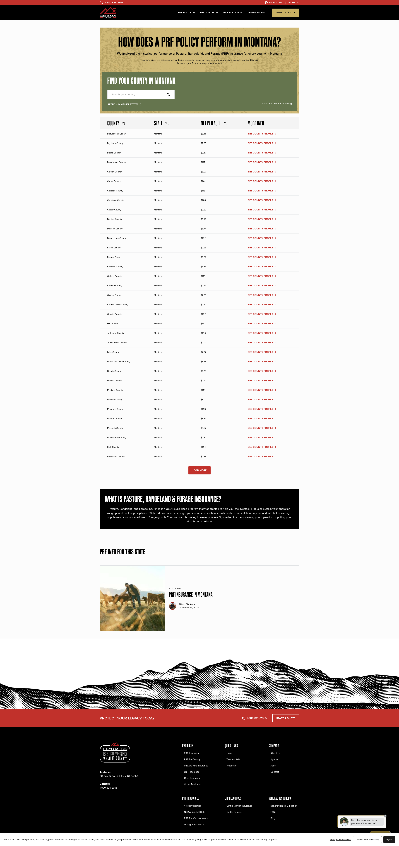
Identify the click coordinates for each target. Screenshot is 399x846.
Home (229, 753)
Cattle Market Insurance (239, 806)
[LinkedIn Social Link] (122, 797)
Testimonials (233, 759)
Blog (272, 818)
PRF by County (233, 12)
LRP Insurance (192, 772)
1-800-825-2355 (108, 787)
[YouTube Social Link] (129, 797)
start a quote (285, 12)
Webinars (231, 765)
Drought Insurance (194, 824)
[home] (108, 12)
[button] (187, 12)
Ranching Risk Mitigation (283, 806)
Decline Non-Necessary (367, 839)
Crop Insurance (192, 778)
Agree (389, 839)
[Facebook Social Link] (102, 797)
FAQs (273, 812)
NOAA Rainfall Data (194, 812)
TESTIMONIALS (256, 12)
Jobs (273, 765)
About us (275, 753)
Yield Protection (193, 806)
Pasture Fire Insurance (196, 765)
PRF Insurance (164, 513)
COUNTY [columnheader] (113, 123)
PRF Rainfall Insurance (196, 818)
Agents (274, 759)
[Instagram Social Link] (109, 797)
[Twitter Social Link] (115, 797)
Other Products (192, 784)
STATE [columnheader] (158, 123)
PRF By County (192, 759)
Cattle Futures (234, 812)
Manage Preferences (340, 839)
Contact (274, 772)
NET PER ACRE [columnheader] (211, 123)
